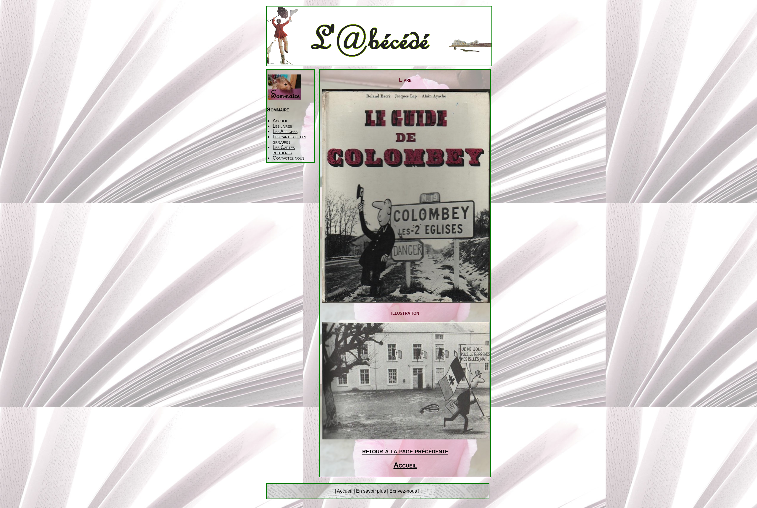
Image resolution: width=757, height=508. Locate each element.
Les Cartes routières (284, 150)
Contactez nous (288, 157)
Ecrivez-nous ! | (405, 491)
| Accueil (344, 491)
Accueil (280, 120)
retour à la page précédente (405, 451)
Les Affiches (285, 131)
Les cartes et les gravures (289, 139)
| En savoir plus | (371, 491)
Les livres (282, 126)
